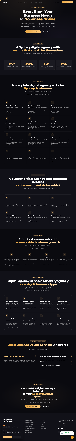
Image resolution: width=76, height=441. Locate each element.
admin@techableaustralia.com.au (65, 425)
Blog (36, 2)
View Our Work (46, 406)
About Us (26, 2)
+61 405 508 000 (62, 423)
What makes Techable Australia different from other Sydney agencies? (53, 361)
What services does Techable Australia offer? (14, 356)
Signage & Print (28, 430)
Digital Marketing (28, 426)
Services (20, 2)
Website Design (28, 420)
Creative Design (28, 432)
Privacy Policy (57, 438)
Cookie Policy (70, 438)
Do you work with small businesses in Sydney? (14, 371)
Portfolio (31, 2)
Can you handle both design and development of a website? (53, 356)
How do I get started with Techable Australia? (50, 365)
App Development (29, 424)
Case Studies (43, 428)
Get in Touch (57, 2)
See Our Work (46, 31)
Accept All (7, 436)
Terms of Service (64, 438)
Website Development (29, 422)
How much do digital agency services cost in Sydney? (15, 366)
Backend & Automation (30, 428)
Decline (16, 436)
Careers (40, 2)
